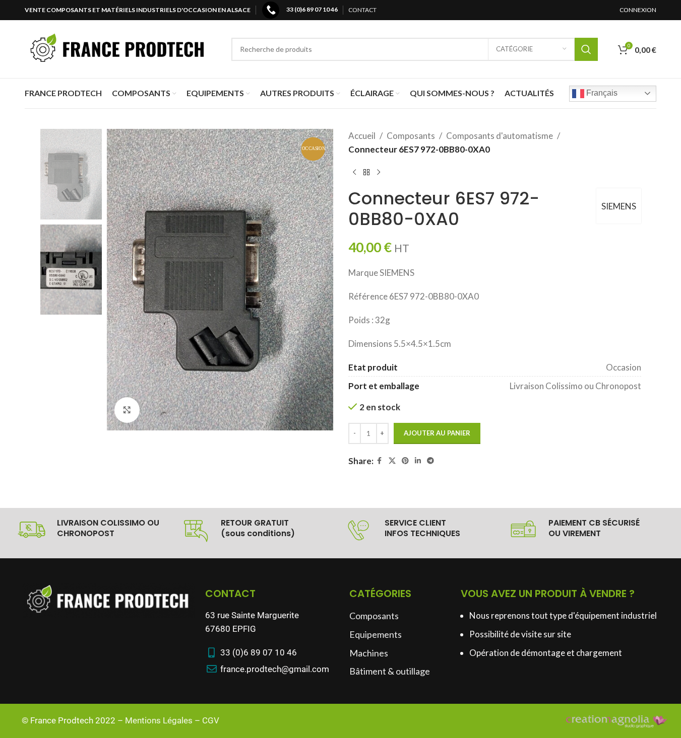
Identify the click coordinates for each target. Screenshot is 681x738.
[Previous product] (354, 172)
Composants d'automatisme (499, 135)
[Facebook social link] (380, 461)
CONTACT (362, 10)
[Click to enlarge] (127, 409)
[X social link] (392, 461)
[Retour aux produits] (366, 172)
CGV (210, 720)
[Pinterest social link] (405, 461)
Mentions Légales (159, 720)
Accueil (362, 135)
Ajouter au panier (437, 433)
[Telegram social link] (430, 461)
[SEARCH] (586, 49)
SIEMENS (618, 206)
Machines (368, 652)
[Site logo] (118, 48)
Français (600, 93)
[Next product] (379, 172)
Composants (411, 135)
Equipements (375, 634)
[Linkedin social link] (418, 461)
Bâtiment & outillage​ (389, 671)
